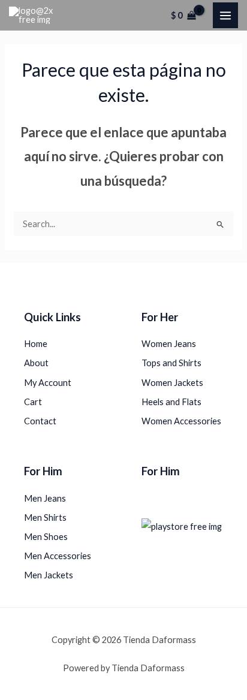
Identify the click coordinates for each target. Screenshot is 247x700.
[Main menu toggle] (225, 15)
